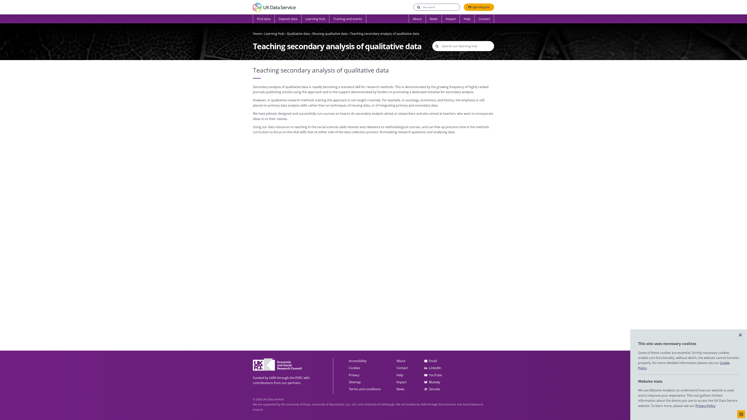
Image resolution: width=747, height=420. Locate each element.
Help (467, 19)
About (417, 19)
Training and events (347, 19)
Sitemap (355, 382)
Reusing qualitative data (330, 34)
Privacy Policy (705, 406)
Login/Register (481, 7)
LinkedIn (435, 368)
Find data (264, 19)
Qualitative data (298, 34)
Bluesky (434, 382)
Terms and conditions (365, 389)
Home (257, 34)
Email (433, 361)
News (434, 19)
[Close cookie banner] (740, 335)
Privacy (354, 375)
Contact (484, 19)
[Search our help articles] (437, 46)
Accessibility (357, 361)
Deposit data (288, 19)
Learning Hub (274, 34)
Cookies (354, 368)
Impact (451, 19)
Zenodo (434, 389)
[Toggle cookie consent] (741, 414)
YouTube (435, 375)
